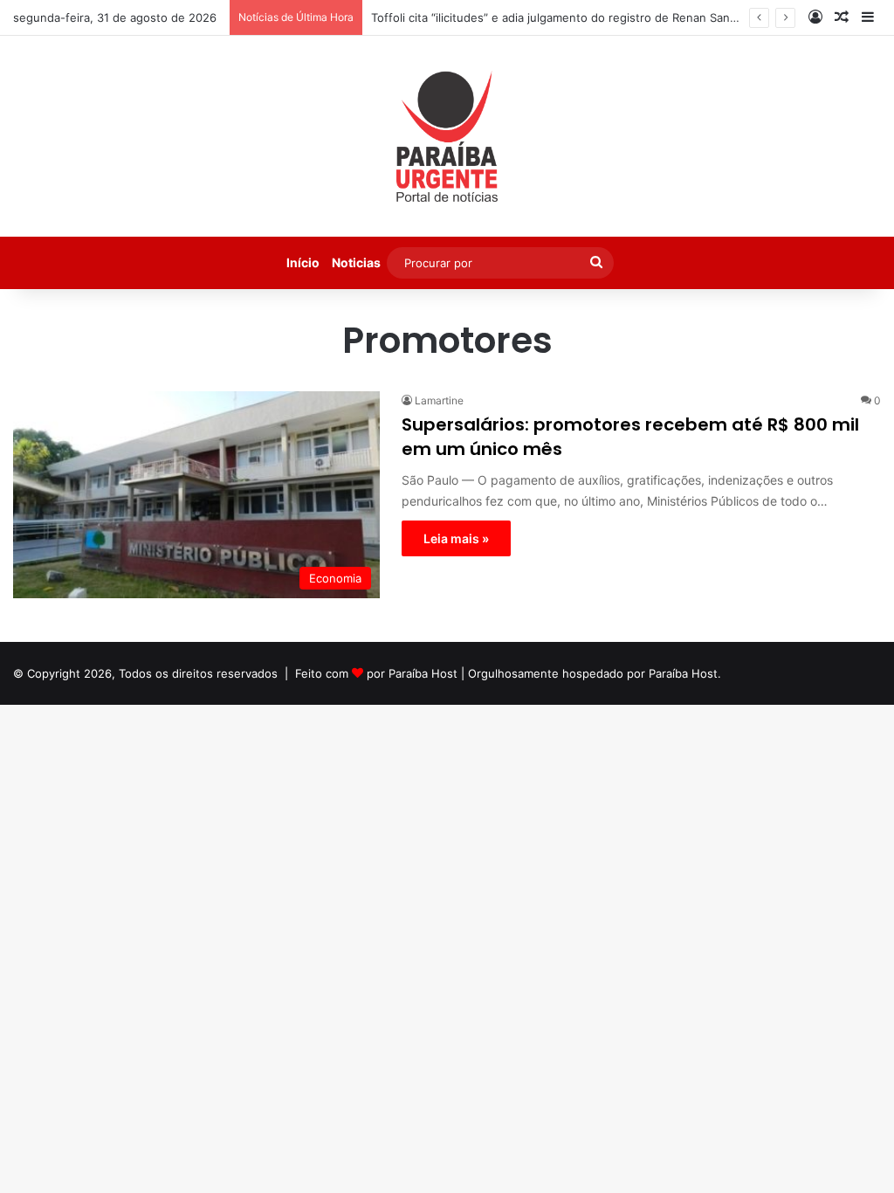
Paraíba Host (423, 673)
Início (303, 262)
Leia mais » (456, 538)
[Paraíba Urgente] (447, 136)
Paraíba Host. (685, 673)
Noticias (356, 262)
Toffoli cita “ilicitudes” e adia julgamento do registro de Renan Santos (559, 17)
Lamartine (439, 400)
